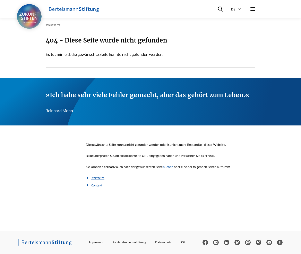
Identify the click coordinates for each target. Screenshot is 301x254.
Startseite (97, 178)
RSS (182, 242)
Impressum (96, 242)
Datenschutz (163, 242)
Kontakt (96, 185)
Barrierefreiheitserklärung (129, 242)
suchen (168, 167)
